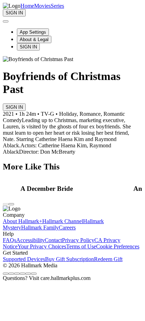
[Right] (11, 204)
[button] (75, 189)
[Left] (5, 204)
